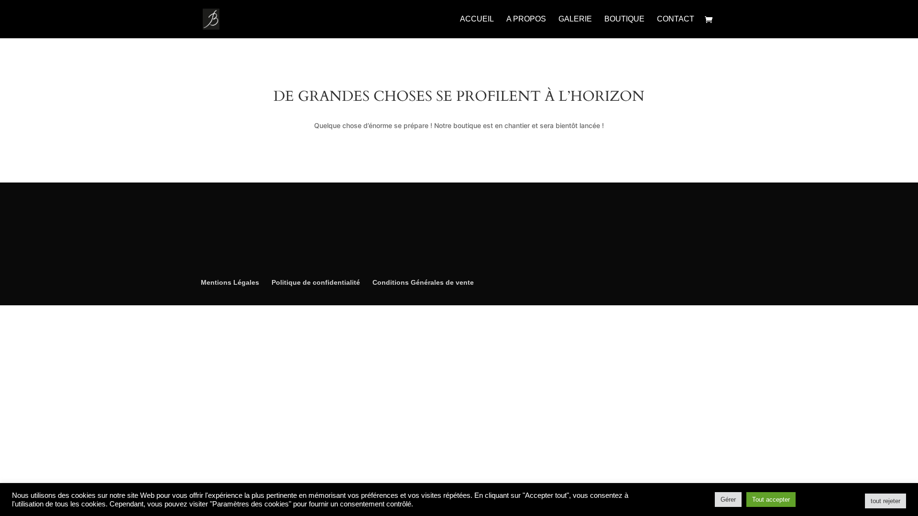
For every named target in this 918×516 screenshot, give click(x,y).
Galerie (575, 19)
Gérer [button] (728, 499)
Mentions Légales (230, 282)
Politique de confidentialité (316, 282)
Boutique (624, 19)
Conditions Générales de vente (423, 282)
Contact (675, 19)
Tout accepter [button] (771, 499)
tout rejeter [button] (885, 501)
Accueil (477, 19)
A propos (526, 19)
